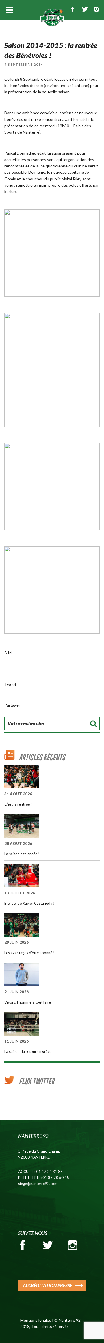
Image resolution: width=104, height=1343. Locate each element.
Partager (12, 705)
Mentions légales (35, 1320)
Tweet (10, 684)
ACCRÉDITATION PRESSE (47, 1285)
